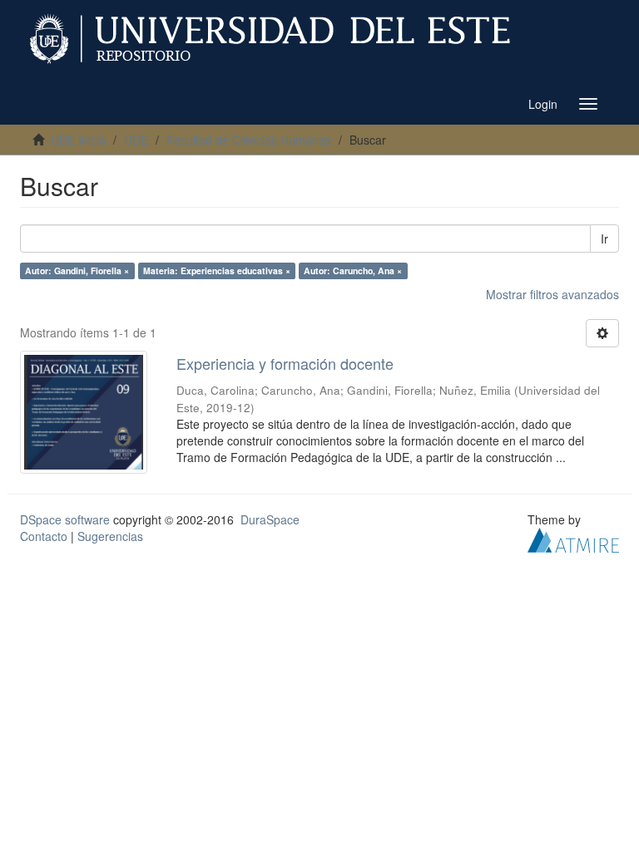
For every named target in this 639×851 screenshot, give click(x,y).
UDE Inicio (78, 139)
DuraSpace (270, 519)
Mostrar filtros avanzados (552, 294)
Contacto (43, 536)
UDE (136, 139)
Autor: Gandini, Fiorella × (77, 270)
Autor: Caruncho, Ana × (353, 270)
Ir (604, 238)
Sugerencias (110, 536)
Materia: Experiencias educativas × (216, 270)
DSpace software (65, 519)
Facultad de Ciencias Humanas (248, 139)
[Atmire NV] (573, 537)
